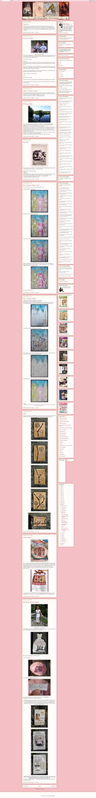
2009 (61, 502)
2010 (61, 501)
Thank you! (26, 24)
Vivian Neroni (61, 454)
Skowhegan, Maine (28, 104)
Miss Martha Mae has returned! (31, 602)
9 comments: (37, 782)
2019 (61, 487)
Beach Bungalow (62, 71)
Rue (60, 63)
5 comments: (37, 407)
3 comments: (37, 136)
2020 (61, 486)
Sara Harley (61, 452)
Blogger (53, 795)
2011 (61, 499)
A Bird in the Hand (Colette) (64, 421)
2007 (61, 543)
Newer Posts (25, 786)
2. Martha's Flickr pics (63, 419)
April (62, 536)
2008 (61, 504)
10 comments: (37, 531)
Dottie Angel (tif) (62, 431)
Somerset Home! (27, 537)
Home (39, 786)
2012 (61, 498)
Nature (24, 413)
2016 (61, 492)
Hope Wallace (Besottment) (64, 438)
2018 (61, 489)
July (62, 532)
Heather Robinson (62, 434)
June (62, 533)
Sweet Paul (61, 65)
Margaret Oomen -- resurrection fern (65, 445)
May (62, 535)
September (63, 510)
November (63, 507)
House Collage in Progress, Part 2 (31, 185)
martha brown (67, 23)
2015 (61, 493)
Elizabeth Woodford (62, 433)
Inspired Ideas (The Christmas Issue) (65, 60)
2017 (61, 490)
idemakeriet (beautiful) (63, 440)
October (62, 508)
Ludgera (60, 443)
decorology (61, 74)
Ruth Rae (61, 450)
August (62, 511)
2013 (61, 496)
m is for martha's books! (63, 281)
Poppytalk (61, 76)
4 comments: (37, 97)
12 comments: (37, 292)
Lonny (60, 62)
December (63, 505)
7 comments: (37, 32)
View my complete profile (63, 32)
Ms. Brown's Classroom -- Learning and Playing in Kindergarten (65, 38)
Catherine (29, 698)
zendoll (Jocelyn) (62, 456)
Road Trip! (25, 142)
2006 (61, 544)
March (62, 538)
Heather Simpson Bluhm (63, 436)
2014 (61, 495)
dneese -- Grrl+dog (62, 429)
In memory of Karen (28, 38)
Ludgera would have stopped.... (30, 91)
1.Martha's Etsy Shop (63, 418)
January (62, 541)
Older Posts (53, 786)
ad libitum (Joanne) (62, 423)
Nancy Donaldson (62, 447)
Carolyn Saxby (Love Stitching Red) (65, 427)
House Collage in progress (29, 298)
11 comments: (37, 596)
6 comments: (37, 84)
